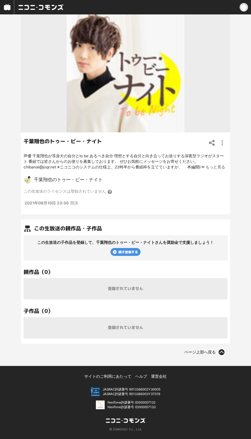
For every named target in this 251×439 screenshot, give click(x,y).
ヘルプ (141, 376)
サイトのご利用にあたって (107, 376)
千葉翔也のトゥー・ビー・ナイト (63, 141)
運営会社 (159, 376)
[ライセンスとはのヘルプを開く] (110, 192)
